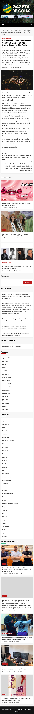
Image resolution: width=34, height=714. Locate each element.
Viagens (4, 536)
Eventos (4, 463)
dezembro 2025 (6, 383)
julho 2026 (5, 361)
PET (3, 513)
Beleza (4, 427)
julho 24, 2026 (18, 207)
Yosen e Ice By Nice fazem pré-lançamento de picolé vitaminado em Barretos (15, 334)
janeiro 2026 (6, 380)
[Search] (31, 24)
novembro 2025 (6, 387)
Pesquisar (5, 276)
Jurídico (4, 487)
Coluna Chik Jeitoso (8, 440)
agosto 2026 (6, 358)
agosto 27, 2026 (18, 573)
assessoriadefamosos (9, 48)
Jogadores (5, 483)
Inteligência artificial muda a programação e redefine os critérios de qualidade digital (14, 327)
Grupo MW (5, 473)
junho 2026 (5, 364)
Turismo (4, 530)
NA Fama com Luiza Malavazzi (10, 503)
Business (4, 430)
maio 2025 (5, 406)
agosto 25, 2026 (18, 702)
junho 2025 (5, 403)
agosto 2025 (6, 396)
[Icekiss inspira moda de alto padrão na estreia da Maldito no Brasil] (17, 190)
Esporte (4, 457)
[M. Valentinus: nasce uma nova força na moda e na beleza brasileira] (17, 254)
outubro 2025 (6, 390)
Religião (4, 520)
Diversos (4, 444)
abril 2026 (5, 371)
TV (3, 533)
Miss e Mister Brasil (8, 493)
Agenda (4, 38)
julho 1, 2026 (17, 240)
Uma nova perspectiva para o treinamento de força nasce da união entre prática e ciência (17, 320)
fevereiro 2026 (6, 377)
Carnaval (4, 434)
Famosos (5, 262)
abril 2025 (5, 409)
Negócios (5, 506)
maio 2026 (5, 367)
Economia (5, 447)
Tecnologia (5, 526)
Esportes (5, 460)
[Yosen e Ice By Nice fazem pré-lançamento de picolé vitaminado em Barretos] (17, 685)
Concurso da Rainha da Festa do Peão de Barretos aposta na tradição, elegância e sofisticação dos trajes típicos (15, 236)
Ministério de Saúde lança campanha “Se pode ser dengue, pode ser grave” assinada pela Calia (16, 156)
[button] (2, 25)
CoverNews (24, 709)
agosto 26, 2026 (18, 610)
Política (4, 516)
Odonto (4, 510)
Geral (4, 470)
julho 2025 (5, 400)
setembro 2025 (6, 393)
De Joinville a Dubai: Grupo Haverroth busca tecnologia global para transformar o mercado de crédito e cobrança (16, 296)
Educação (5, 450)
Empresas (5, 454)
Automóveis (5, 424)
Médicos (4, 490)
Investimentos (6, 480)
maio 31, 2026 (18, 270)
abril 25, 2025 (18, 48)
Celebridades (6, 437)
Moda (9, 38)
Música (4, 500)
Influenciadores (6, 477)
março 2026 (5, 374)
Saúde (4, 523)
